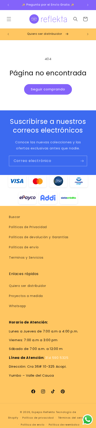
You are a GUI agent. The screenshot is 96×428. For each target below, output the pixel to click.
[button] (9, 19)
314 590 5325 (56, 357)
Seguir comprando (48, 89)
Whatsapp (17, 306)
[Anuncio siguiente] (88, 5)
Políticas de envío (24, 247)
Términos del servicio (73, 417)
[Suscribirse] (82, 161)
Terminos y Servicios (26, 257)
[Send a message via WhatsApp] (87, 419)
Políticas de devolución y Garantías (39, 237)
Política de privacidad (38, 417)
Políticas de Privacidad (28, 227)
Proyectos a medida (26, 296)
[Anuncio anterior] (8, 5)
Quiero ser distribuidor (27, 286)
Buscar (14, 217)
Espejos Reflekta (43, 412)
